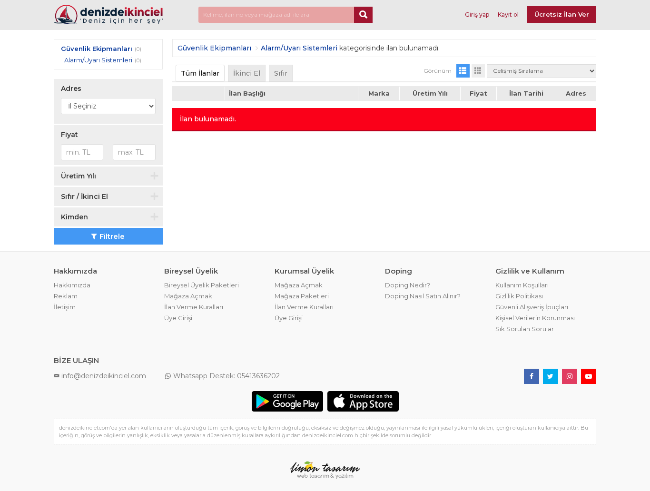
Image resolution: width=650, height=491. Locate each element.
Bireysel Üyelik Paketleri (201, 285)
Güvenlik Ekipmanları (96, 48)
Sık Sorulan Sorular (524, 329)
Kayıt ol (508, 14)
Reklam (66, 296)
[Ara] (363, 15)
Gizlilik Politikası (519, 296)
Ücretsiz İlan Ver (561, 14)
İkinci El (246, 73)
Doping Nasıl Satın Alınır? (423, 296)
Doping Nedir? (407, 285)
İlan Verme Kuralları (193, 307)
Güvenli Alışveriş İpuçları (531, 307)
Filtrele (112, 236)
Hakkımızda (72, 285)
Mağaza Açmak (188, 296)
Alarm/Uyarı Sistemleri (98, 60)
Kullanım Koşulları (522, 285)
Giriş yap (477, 14)
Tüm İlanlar (200, 73)
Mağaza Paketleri (302, 296)
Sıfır (280, 73)
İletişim (65, 307)
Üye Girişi (178, 318)
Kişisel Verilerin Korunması (535, 318)
